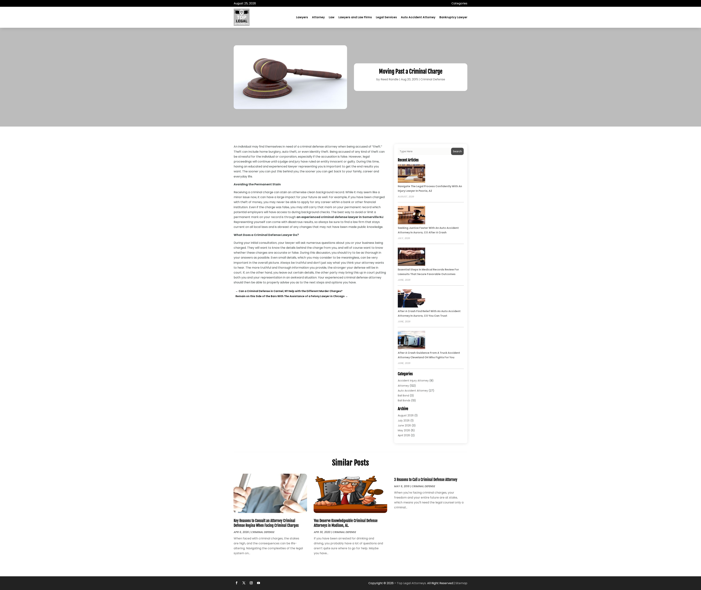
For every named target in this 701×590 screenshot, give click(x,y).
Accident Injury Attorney (413, 380)
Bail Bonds (404, 400)
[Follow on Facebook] (237, 583)
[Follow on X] (244, 583)
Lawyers (302, 17)
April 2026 (404, 435)
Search (457, 151)
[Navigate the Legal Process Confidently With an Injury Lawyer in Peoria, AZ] (411, 174)
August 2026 (406, 415)
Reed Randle (390, 79)
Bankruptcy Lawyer (453, 17)
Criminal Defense (432, 79)
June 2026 (404, 425)
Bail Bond (403, 395)
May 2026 (404, 430)
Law (331, 17)
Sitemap (461, 583)
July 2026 (404, 420)
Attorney (318, 17)
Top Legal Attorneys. (411, 583)
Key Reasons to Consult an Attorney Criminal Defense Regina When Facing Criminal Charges (266, 523)
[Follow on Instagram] (251, 583)
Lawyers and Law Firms (355, 17)
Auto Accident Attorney (418, 17)
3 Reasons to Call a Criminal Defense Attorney (425, 479)
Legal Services (386, 17)
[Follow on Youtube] (258, 583)
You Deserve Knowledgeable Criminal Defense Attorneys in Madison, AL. (346, 523)
